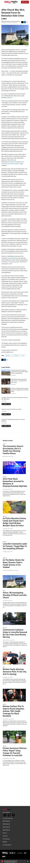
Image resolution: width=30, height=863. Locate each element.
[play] (2, 861)
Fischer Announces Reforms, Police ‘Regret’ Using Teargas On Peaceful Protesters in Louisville (15, 752)
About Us (5, 833)
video (10, 81)
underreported (12, 162)
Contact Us (5, 835)
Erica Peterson (5, 719)
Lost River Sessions (7, 844)
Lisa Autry (5, 489)
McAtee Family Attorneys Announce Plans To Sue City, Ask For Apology (15, 671)
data (10, 143)
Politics (4, 704)
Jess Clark (5, 600)
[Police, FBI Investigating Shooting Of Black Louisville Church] (14, 581)
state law (9, 97)
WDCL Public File (6, 827)
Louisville (16, 355)
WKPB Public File (6, 824)
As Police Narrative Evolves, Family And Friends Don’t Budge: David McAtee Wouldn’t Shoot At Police (14, 522)
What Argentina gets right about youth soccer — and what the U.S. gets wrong (19, 381)
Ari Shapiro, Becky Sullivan (8, 570)
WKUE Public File (6, 830)
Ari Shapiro (5, 551)
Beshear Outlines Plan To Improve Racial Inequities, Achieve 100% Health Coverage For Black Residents (14, 711)
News (4, 590)
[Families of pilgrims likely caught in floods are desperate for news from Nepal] (5, 391)
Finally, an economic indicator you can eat (11, 409)
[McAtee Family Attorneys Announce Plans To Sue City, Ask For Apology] (14, 658)
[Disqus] (15, 787)
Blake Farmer (5, 456)
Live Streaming (6, 838)
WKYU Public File (6, 821)
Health (4, 444)
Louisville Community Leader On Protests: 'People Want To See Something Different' (15, 546)
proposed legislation (12, 258)
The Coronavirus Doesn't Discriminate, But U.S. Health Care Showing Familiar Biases (13, 450)
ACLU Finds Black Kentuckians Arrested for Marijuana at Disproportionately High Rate (15, 482)
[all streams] (28, 861)
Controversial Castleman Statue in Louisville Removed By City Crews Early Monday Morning (15, 633)
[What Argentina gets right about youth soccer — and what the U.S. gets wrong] (5, 381)
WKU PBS (5, 841)
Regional (8, 355)
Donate (25, 2)
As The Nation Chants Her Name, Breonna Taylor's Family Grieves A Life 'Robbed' (13, 563)
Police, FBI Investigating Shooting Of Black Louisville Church (15, 595)
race (23, 355)
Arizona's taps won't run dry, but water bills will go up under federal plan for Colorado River (19, 372)
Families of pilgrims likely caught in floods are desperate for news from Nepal (20, 390)
